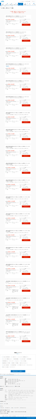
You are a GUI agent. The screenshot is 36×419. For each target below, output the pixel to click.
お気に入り (33, 1)
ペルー (14, 397)
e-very (12, 407)
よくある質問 (26, 1)
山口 (15, 382)
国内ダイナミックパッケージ (10, 386)
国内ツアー (1, 378)
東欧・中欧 (17, 393)
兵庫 (15, 381)
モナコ (11, 392)
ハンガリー (32, 393)
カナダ (12, 396)
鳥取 (8, 382)
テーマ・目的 (6, 403)
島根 (10, 382)
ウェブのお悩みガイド (22, 1)
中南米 (5, 397)
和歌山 (17, 381)
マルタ (9, 392)
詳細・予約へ (26, 24)
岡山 (12, 382)
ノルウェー (28, 392)
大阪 (12, 381)
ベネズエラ (26, 397)
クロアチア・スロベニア (27, 393)
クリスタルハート (7, 407)
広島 (14, 382)
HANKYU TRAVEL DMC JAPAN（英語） (21, 411)
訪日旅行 (12, 411)
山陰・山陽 (6, 382)
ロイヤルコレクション (23, 407)
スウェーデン (31, 392)
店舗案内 (29, 1)
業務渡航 (8, 411)
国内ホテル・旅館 (17, 386)
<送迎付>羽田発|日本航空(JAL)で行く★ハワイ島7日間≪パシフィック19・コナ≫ (17, 96)
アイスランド (13, 393)
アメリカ (9, 396)
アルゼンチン (17, 397)
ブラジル (21, 397)
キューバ (12, 397)
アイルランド (14, 392)
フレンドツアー (17, 407)
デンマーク (25, 392)
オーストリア (20, 393)
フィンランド (9, 393)
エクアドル (23, 397)
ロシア (17, 392)
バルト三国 (20, 392)
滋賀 (8, 381)
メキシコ (9, 397)
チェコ (23, 393)
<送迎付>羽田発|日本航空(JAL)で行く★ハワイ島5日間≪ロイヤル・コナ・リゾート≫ (18, 331)
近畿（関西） (6, 381)
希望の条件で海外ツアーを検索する (17, 371)
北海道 (5, 378)
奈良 (14, 381)
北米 (5, 396)
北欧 (22, 392)
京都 (10, 381)
